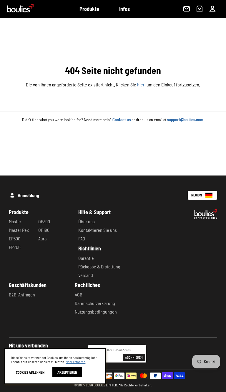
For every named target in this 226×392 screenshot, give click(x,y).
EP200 (15, 247)
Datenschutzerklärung (95, 303)
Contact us (121, 119)
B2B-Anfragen (22, 294)
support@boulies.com (185, 119)
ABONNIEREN (134, 357)
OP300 (44, 221)
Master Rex (19, 230)
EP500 (14, 238)
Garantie (86, 258)
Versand (85, 275)
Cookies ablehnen (30, 372)
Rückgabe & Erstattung (99, 266)
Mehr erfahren (75, 362)
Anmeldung (28, 195)
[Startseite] (17, 10)
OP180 (43, 230)
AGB (78, 294)
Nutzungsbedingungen (96, 311)
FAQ (81, 238)
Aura (42, 238)
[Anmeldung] (212, 8)
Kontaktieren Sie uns (97, 230)
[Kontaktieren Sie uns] (186, 8)
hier (140, 84)
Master (15, 221)
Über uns (86, 221)
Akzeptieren (67, 372)
